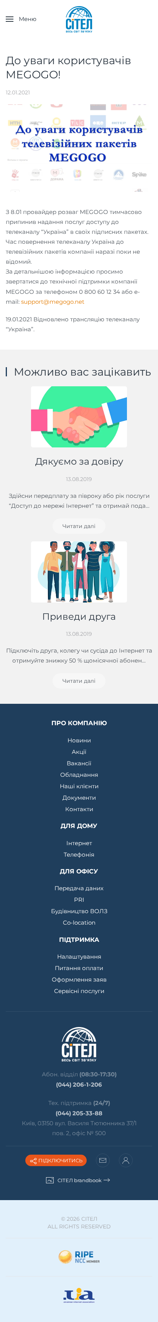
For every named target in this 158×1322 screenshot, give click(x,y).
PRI (79, 899)
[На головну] (79, 19)
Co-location (79, 922)
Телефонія (79, 854)
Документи (79, 797)
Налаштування (79, 956)
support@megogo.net (52, 301)
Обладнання (79, 774)
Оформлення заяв (79, 979)
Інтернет (79, 843)
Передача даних (79, 888)
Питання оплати (79, 968)
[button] (21, 19)
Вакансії (79, 763)
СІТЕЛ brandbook (80, 1180)
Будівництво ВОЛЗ (79, 911)
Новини (79, 740)
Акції (79, 751)
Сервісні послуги (79, 991)
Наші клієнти (79, 786)
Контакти (79, 809)
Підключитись (59, 1160)
